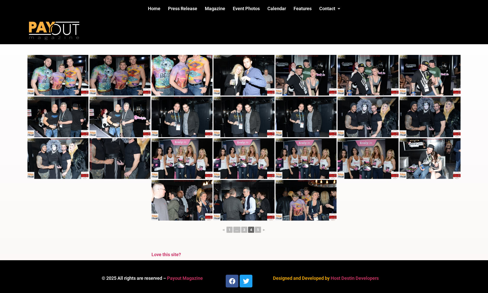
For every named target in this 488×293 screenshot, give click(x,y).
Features (303, 8)
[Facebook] (232, 281)
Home (154, 8)
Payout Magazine (185, 278)
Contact (327, 8)
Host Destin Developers (355, 278)
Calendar (276, 8)
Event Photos (246, 8)
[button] (329, 9)
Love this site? (166, 254)
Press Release (182, 8)
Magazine (215, 8)
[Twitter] (246, 281)
